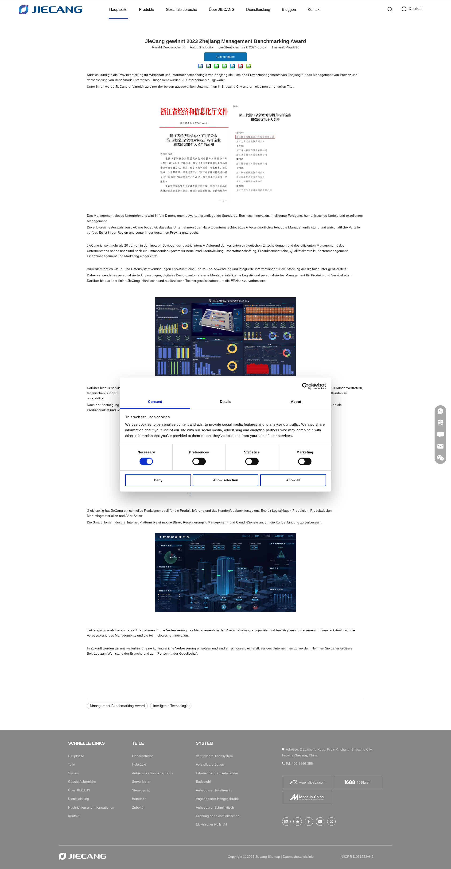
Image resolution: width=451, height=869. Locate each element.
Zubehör (138, 807)
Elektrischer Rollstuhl (211, 824)
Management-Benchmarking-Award (117, 706)
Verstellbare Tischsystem (214, 756)
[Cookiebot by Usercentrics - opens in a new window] (305, 386)
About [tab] (296, 401)
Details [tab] (225, 401)
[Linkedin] (286, 821)
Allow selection (225, 480)
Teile (71, 764)
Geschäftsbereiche (181, 10)
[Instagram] (320, 821)
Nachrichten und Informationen (91, 807)
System (73, 773)
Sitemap (274, 856)
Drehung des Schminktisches (217, 816)
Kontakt (314, 10)
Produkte (146, 10)
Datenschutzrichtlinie (298, 856)
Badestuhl (203, 781)
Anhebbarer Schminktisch (215, 807)
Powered (292, 47)
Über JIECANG (221, 10)
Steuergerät (141, 790)
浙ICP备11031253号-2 (357, 856)
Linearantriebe (143, 756)
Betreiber (139, 799)
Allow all (293, 480)
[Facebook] (309, 821)
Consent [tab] (155, 401)
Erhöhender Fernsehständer (217, 773)
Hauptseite (118, 10)
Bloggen (289, 10)
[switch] (199, 461)
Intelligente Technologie (170, 706)
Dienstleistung (258, 10)
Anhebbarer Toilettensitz (214, 790)
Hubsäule (139, 764)
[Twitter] (331, 821)
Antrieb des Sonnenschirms (152, 773)
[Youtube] (297, 821)
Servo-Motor (141, 781)
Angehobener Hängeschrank (217, 799)
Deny (158, 480)
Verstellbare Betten (210, 764)
